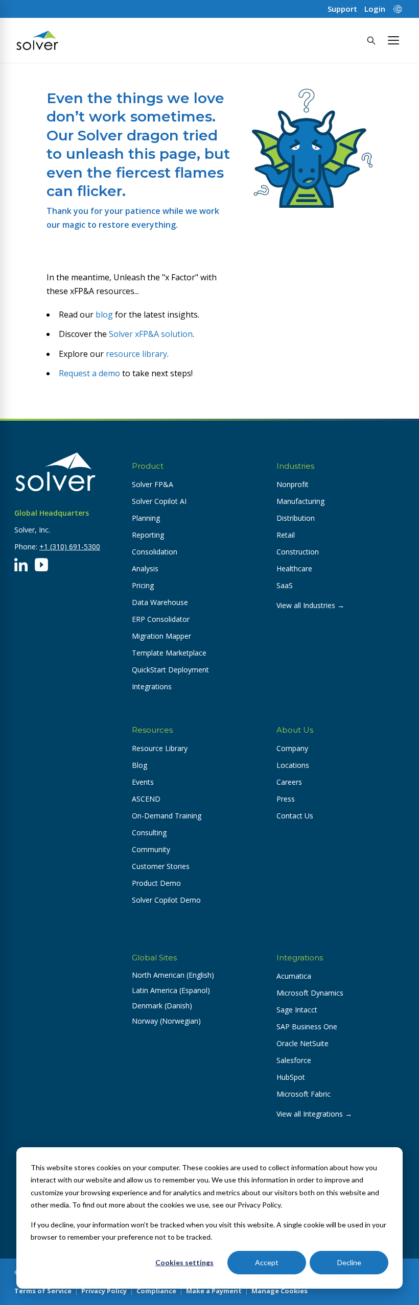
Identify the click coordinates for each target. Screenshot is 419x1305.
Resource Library (160, 748)
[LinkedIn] (21, 564)
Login (374, 9)
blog (104, 314)
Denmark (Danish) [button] (162, 1005)
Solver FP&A (152, 484)
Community (151, 849)
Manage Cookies (279, 1290)
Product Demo (156, 883)
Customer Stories (161, 866)
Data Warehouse (160, 602)
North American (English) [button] (173, 975)
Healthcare (294, 568)
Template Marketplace (169, 653)
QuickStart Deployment (170, 669)
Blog (139, 765)
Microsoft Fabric (303, 1094)
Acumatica (293, 976)
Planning (146, 518)
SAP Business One (306, 1026)
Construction (297, 552)
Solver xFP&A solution (151, 334)
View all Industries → (310, 605)
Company (292, 748)
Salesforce (293, 1060)
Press (285, 799)
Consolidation (154, 552)
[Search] (371, 40)
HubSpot (290, 1077)
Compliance (156, 1290)
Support (342, 9)
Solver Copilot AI (159, 501)
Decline (349, 1262)
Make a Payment (214, 1290)
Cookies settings (184, 1262)
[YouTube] (41, 564)
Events (143, 782)
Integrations (152, 686)
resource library (136, 353)
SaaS (284, 585)
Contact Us (294, 815)
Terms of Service (43, 1290)
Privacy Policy (104, 1290)
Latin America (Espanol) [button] (171, 990)
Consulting (149, 832)
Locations (292, 765)
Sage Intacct (296, 1009)
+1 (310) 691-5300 (69, 546)
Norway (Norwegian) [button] (166, 1021)
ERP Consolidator (161, 619)
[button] (393, 40)
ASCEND (146, 799)
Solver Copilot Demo (166, 900)
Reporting (148, 535)
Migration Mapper (161, 636)
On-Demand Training (166, 815)
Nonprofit (292, 484)
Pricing (143, 585)
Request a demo (89, 373)
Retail (285, 535)
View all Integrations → (314, 1114)
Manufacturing (300, 501)
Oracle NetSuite (302, 1043)
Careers (289, 782)
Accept (266, 1262)
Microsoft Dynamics (309, 993)
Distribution (295, 518)
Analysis (145, 568)
